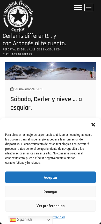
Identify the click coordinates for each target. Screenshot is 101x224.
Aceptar (50, 177)
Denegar (50, 191)
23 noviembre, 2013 (28, 89)
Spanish (24, 219)
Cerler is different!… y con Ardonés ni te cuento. (34, 39)
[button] (93, 124)
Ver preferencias (50, 206)
